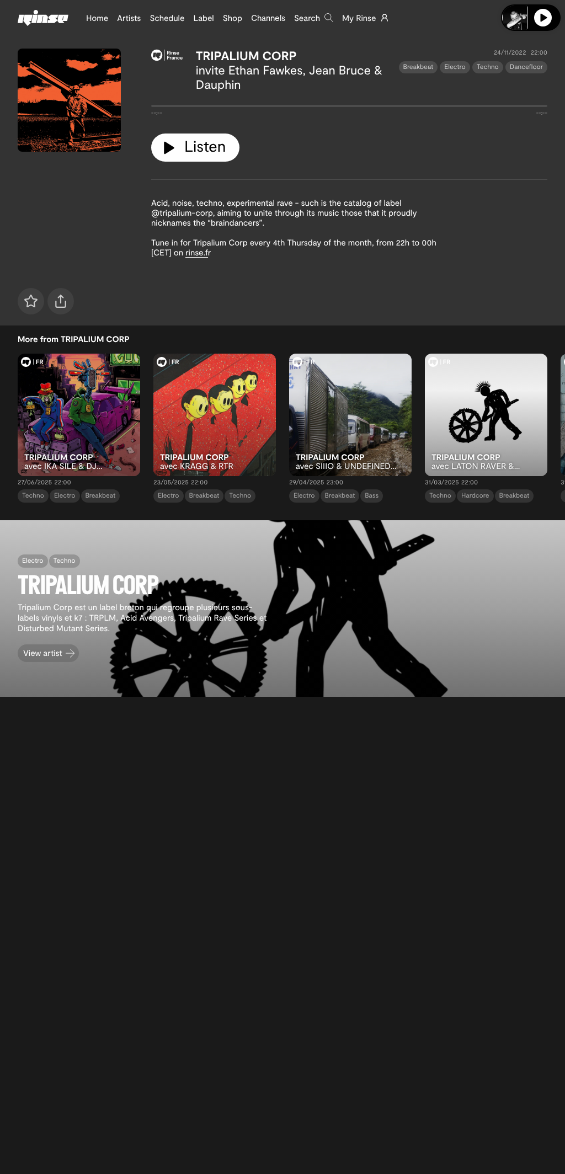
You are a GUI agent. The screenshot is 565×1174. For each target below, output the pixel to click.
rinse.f (196, 252)
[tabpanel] (349, 108)
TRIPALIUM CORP (246, 56)
